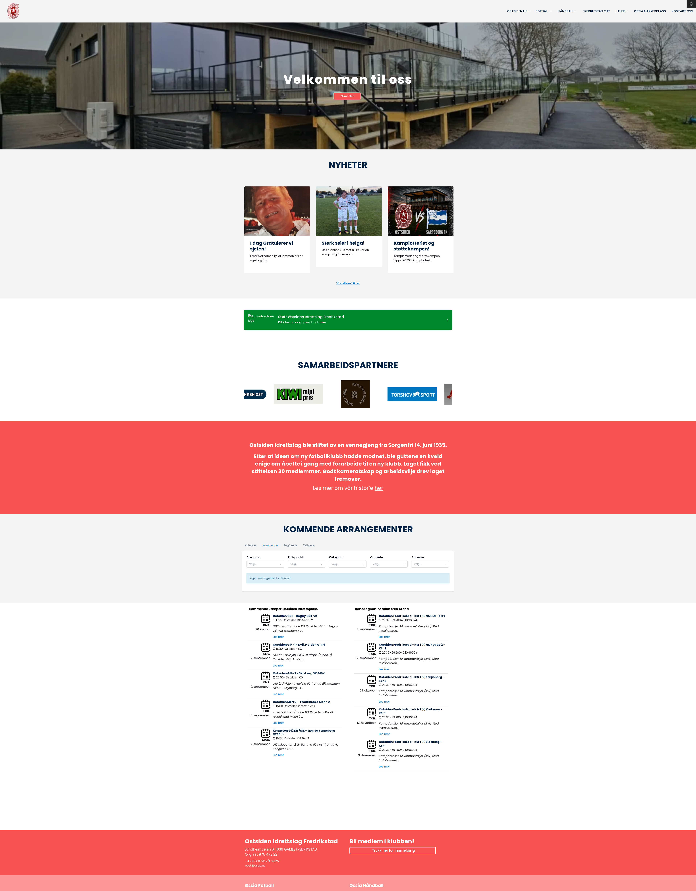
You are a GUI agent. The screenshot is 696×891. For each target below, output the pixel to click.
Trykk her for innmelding (393, 850)
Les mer (278, 637)
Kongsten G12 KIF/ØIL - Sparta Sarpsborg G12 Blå (304, 732)
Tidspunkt (296, 557)
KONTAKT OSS (682, 11)
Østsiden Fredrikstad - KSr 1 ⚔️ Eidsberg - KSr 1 (410, 744)
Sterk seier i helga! (343, 243)
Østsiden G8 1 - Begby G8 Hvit (295, 616)
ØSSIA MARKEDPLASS (650, 11)
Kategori (336, 557)
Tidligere (308, 545)
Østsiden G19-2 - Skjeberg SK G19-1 (299, 673)
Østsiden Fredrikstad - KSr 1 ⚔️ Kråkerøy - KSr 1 (410, 711)
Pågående (290, 545)
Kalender (251, 545)
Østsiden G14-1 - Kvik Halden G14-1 (299, 645)
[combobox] (265, 564)
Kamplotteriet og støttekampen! (413, 246)
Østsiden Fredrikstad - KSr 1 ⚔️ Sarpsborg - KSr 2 (411, 679)
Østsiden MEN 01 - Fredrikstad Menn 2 (301, 702)
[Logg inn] (691, 4)
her (379, 488)
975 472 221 (269, 854)
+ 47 (248, 861)
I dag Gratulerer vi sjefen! (271, 246)
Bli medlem (348, 96)
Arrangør (253, 557)
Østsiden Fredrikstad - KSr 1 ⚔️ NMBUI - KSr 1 (412, 616)
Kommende (270, 545)
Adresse (417, 557)
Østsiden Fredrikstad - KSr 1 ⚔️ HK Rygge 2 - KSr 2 (412, 647)
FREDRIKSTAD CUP (596, 11)
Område (376, 557)
